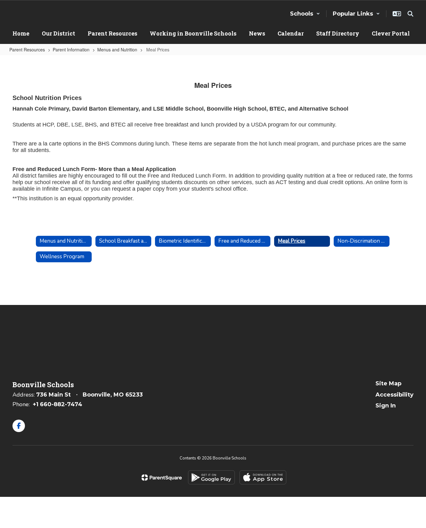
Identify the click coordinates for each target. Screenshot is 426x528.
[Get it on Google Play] (211, 477)
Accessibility (394, 394)
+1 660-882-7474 (57, 404)
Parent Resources (27, 49)
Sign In (385, 405)
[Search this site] (410, 14)
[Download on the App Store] (263, 477)
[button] (305, 13)
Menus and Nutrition (117, 49)
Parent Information (71, 49)
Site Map (388, 383)
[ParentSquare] (161, 477)
